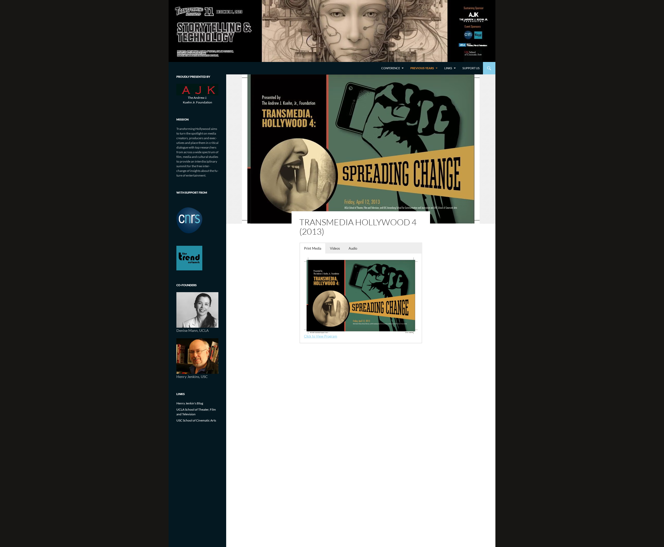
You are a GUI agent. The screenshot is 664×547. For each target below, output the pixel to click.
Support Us (471, 68)
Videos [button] (335, 248)
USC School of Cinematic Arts (196, 420)
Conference (390, 68)
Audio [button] (353, 248)
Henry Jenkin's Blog (189, 403)
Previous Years (422, 68)
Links (448, 68)
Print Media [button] (312, 248)
